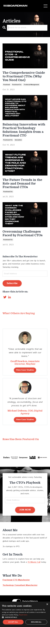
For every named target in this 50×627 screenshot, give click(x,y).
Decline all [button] (36, 622)
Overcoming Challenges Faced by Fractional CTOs (23, 233)
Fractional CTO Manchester (16, 579)
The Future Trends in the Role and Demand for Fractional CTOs (22, 183)
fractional (6, 85)
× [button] (47, 604)
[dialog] (25, 614)
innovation (18, 140)
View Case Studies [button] (25, 370)
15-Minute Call (34, 562)
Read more (23, 615)
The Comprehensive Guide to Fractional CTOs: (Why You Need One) (24, 76)
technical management (31, 85)
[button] (25, 617)
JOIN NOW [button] (25, 509)
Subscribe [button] (12, 283)
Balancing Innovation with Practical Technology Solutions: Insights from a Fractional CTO (24, 130)
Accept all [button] (13, 622)
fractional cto (16, 85)
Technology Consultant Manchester (20, 585)
